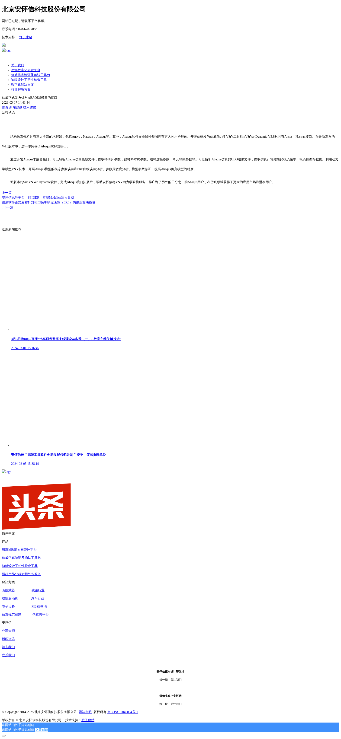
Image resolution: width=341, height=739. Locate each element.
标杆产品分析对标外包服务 (21, 574)
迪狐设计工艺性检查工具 (20, 566)
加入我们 (8, 647)
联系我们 (8, 655)
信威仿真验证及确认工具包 (21, 558)
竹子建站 (25, 37)
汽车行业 (37, 598)
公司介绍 (8, 631)
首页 (5, 107)
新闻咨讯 (16, 107)
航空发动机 (10, 598)
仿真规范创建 (11, 614)
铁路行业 (38, 590)
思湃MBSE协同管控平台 (19, 549)
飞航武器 (8, 590)
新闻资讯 (8, 639)
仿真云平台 (40, 614)
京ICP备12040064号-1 (122, 712)
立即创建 (41, 730)
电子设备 (8, 606)
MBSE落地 (39, 606)
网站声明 (85, 712)
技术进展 (29, 107)
